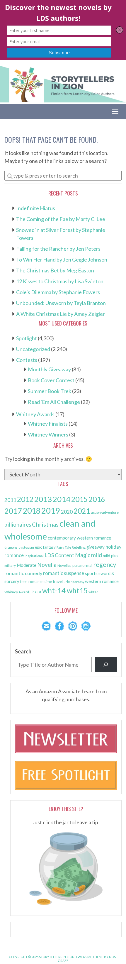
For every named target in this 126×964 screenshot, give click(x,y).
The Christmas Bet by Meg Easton (55, 270)
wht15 (77, 590)
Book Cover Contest (51, 380)
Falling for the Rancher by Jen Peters (58, 248)
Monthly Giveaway (49, 369)
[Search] (106, 664)
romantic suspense (63, 573)
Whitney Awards (35, 414)
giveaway (95, 547)
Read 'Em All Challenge (54, 402)
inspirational (34, 556)
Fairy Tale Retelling (71, 547)
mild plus (110, 555)
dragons (11, 547)
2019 (50, 510)
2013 (43, 499)
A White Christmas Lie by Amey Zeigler (60, 314)
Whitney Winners (48, 434)
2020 (67, 512)
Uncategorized (33, 349)
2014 (61, 499)
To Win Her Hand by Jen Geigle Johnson (61, 259)
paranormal (82, 565)
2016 (96, 499)
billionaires (17, 524)
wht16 (93, 592)
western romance (102, 581)
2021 (82, 511)
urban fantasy (74, 582)
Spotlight (26, 338)
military (10, 565)
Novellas (64, 565)
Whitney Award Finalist (22, 592)
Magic (82, 555)
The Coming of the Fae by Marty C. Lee (60, 219)
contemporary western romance (79, 537)
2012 (25, 499)
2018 (31, 510)
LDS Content (59, 555)
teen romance (31, 581)
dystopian (26, 547)
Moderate (26, 565)
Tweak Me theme (89, 957)
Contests (26, 360)
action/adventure (105, 512)
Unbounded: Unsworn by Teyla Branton (61, 303)
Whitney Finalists (48, 423)
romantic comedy (23, 573)
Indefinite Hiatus (35, 208)
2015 (79, 499)
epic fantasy (45, 547)
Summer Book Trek (49, 391)
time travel (53, 581)
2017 (13, 510)
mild (96, 555)
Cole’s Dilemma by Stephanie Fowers (58, 292)
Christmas (45, 524)
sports (91, 573)
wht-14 (54, 590)
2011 (10, 500)
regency (104, 564)
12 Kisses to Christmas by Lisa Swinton (59, 281)
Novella (47, 564)
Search (23, 651)
